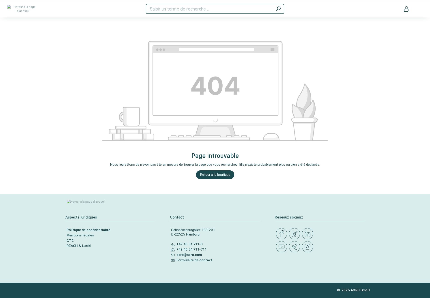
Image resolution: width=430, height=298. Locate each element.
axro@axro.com (189, 255)
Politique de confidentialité (88, 230)
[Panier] (419, 6)
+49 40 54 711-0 (189, 244)
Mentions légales (80, 235)
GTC (70, 241)
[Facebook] (282, 233)
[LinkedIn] (308, 233)
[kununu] (295, 233)
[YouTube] (282, 246)
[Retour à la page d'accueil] (23, 9)
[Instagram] (308, 246)
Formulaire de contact (194, 260)
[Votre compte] (406, 9)
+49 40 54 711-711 (191, 249)
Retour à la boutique (215, 175)
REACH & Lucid (79, 246)
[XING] (295, 246)
